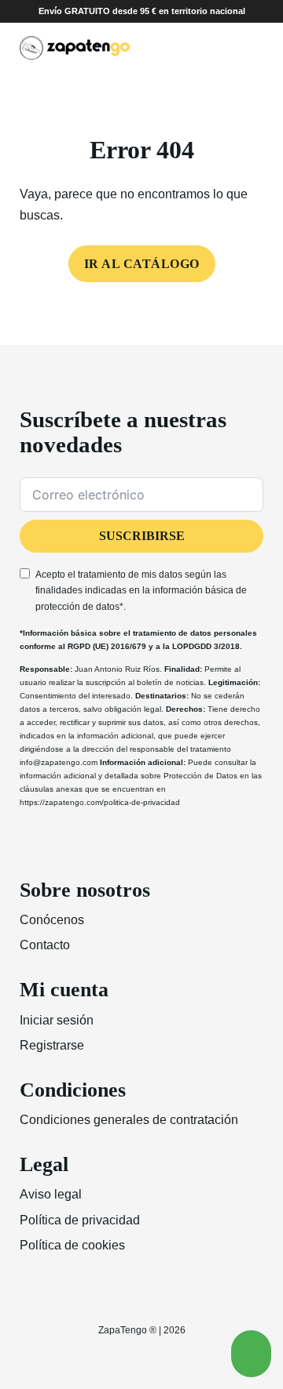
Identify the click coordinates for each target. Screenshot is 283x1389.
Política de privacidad (80, 1220)
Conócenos (52, 920)
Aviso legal (51, 1194)
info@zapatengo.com (58, 762)
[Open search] (224, 48)
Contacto (45, 945)
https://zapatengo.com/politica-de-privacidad (100, 802)
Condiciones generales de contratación (129, 1119)
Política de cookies (72, 1245)
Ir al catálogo (142, 263)
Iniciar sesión (57, 1020)
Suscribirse (142, 535)
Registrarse (52, 1045)
